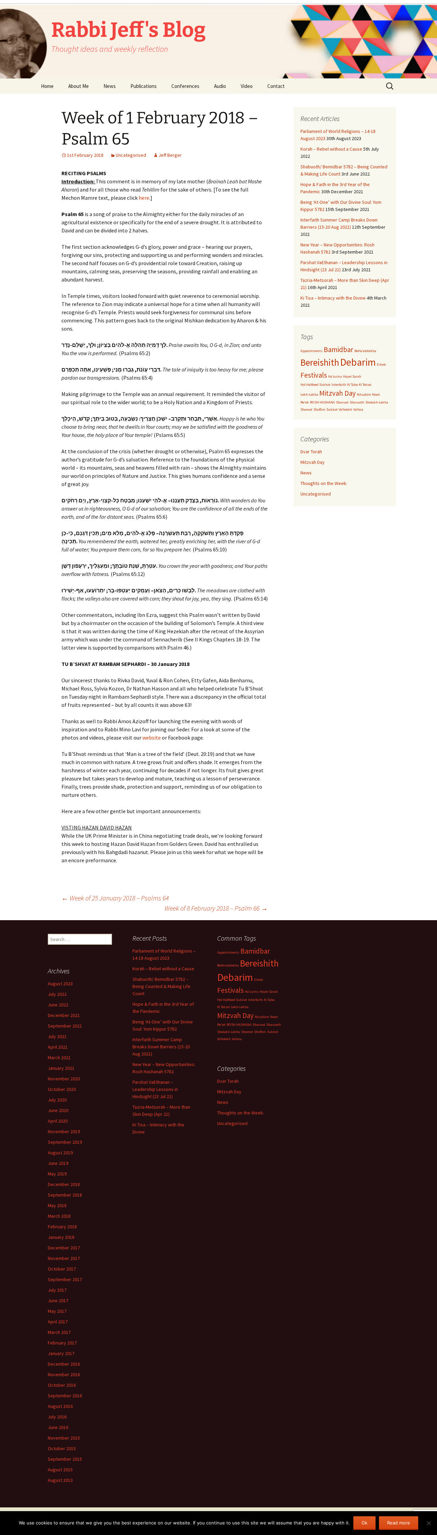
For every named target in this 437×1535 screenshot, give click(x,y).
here (144, 197)
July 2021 (57, 1036)
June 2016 (58, 1427)
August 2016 (60, 1406)
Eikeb (381, 364)
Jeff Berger (170, 155)
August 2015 (60, 1469)
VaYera (358, 409)
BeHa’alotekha (365, 351)
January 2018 (61, 1237)
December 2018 (64, 1184)
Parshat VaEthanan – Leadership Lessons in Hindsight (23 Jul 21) (155, 1089)
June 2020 (58, 1110)
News (109, 86)
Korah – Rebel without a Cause (331, 149)
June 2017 (58, 1300)
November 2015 (64, 1438)
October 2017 (62, 1269)
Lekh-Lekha (309, 394)
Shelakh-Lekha (376, 402)
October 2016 (62, 1385)
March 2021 (59, 1057)
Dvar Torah (311, 452)
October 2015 (62, 1448)
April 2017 (58, 1322)
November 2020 (64, 1079)
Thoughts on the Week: (323, 483)
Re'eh (304, 402)
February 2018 (62, 1227)
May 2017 (57, 1311)
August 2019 (60, 1153)
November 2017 (64, 1258)
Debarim (358, 362)
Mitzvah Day (337, 393)
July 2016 (57, 1417)
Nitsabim (364, 394)
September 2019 (65, 1142)
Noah (376, 394)
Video (247, 86)
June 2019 (58, 1163)
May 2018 (57, 1205)
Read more (398, 1522)
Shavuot (342, 402)
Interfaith (339, 384)
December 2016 (64, 1364)
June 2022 (58, 1005)
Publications (143, 86)
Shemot (306, 409)
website (151, 737)
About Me (78, 86)
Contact (276, 86)
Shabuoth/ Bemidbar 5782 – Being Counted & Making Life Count (161, 986)
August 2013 (60, 1480)
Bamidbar (338, 349)
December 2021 (64, 1015)
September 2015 (65, 1459)
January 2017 (61, 1353)
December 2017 (64, 1248)
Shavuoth (357, 402)
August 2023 (60, 984)
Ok (364, 1522)
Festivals (313, 375)
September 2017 (65, 1279)
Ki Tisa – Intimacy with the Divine (333, 298)
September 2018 (65, 1195)
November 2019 (64, 1131)
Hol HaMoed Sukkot (315, 384)
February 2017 (62, 1343)
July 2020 (57, 1100)
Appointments (311, 351)
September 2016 (65, 1396)
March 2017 (59, 1332)
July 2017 (57, 1290)
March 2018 (59, 1216)
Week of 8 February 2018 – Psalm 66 (216, 908)
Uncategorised (131, 155)
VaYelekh (345, 409)
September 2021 (65, 1026)
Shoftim (319, 409)
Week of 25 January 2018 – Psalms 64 (115, 898)
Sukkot (332, 409)
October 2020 (62, 1089)
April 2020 (58, 1121)
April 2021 (58, 1047)
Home (47, 86)
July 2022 (57, 994)
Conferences (185, 86)
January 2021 (61, 1068)
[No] (428, 1523)
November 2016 (64, 1374)
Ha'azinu (335, 376)
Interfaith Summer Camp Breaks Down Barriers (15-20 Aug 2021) (161, 1046)
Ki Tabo (352, 384)
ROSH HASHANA (322, 402)
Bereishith (319, 362)
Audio (220, 86)
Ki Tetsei (365, 384)
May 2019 (57, 1174)
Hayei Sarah (352, 376)
